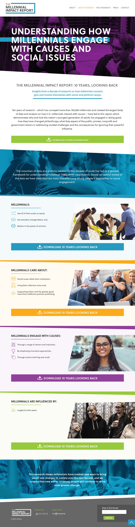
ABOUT (72, 7)
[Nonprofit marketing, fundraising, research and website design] (42, 513)
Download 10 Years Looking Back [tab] (70, 139)
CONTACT (125, 7)
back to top (131, 522)
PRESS (116, 7)
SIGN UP (109, 518)
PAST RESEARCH (103, 7)
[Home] (20, 8)
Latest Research (86, 7)
